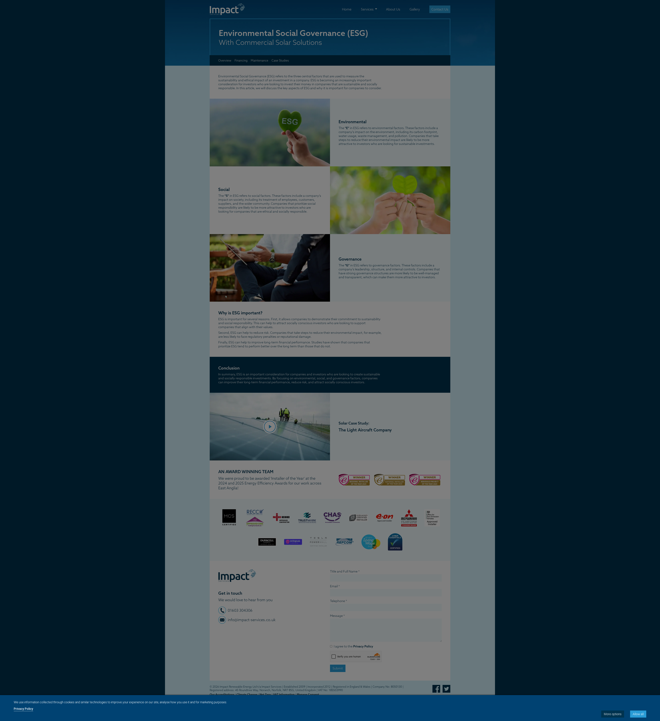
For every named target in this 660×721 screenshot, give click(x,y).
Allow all (638, 714)
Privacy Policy (23, 709)
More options (613, 714)
